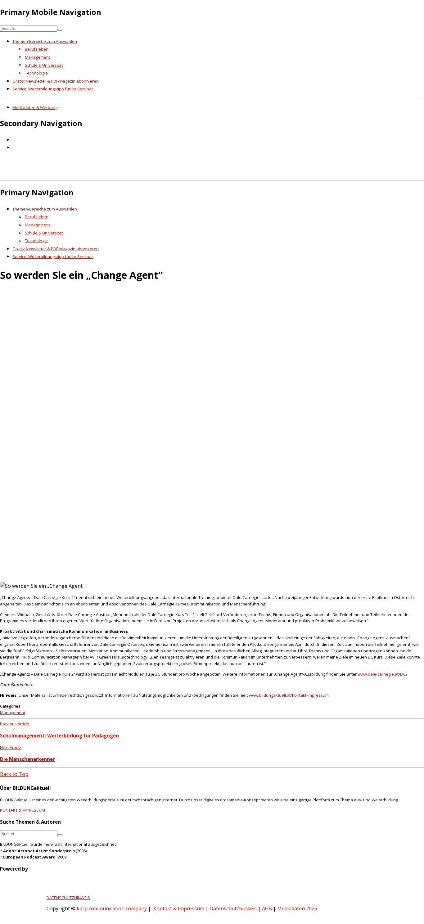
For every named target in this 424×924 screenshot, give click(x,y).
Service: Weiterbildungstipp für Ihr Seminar (52, 89)
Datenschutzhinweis (234, 908)
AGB (267, 908)
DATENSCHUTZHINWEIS (68, 897)
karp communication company (112, 908)
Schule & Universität (44, 65)
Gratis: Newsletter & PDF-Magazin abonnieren (55, 81)
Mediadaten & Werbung (34, 107)
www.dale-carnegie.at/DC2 (383, 674)
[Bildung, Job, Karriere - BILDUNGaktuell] (100, 173)
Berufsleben (36, 49)
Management (37, 57)
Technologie (36, 73)
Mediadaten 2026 (297, 908)
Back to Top (14, 774)
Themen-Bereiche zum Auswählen (44, 41)
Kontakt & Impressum (178, 908)
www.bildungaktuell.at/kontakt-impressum (289, 695)
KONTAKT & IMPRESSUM (22, 810)
